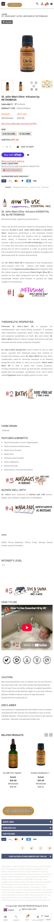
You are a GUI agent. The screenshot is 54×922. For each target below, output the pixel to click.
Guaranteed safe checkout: (15, 176)
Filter (8, 22)
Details (8, 187)
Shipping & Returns (20, 187)
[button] (12, 910)
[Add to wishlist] (28, 155)
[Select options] (38, 792)
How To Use (35, 187)
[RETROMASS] (18, 810)
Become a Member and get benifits (19, 123)
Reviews (45, 187)
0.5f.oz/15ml (9, 133)
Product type (8, 108)
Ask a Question (13, 169)
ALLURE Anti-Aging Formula (15, 772)
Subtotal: (6, 139)
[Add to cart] (10, 792)
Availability (7, 104)
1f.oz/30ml (24, 133)
